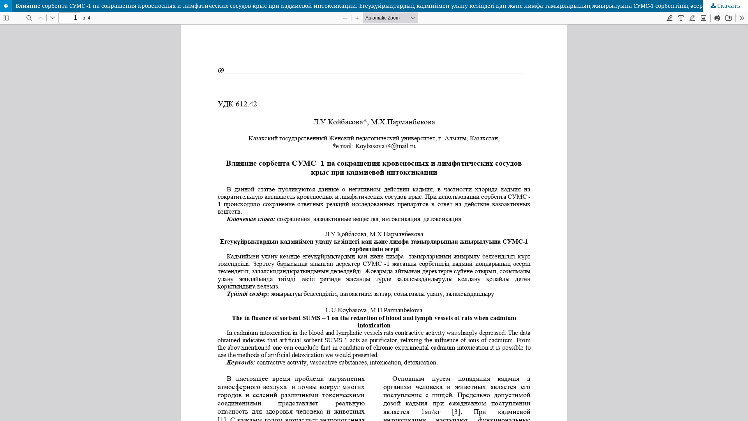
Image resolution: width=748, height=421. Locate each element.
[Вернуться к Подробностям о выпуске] (6, 6)
